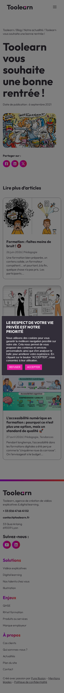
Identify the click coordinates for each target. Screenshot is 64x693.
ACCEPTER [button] (33, 367)
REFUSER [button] (14, 367)
